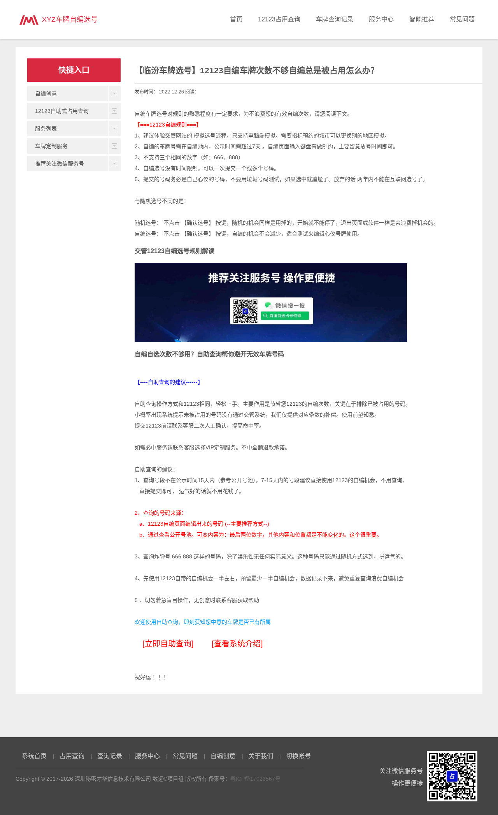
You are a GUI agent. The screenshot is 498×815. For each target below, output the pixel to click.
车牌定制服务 (51, 146)
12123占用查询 (279, 19)
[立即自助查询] (168, 643)
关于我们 (260, 756)
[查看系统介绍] (237, 643)
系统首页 (34, 756)
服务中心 (381, 19)
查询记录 (109, 756)
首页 (236, 19)
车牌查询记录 (334, 19)
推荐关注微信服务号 (59, 163)
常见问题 (462, 19)
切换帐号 (298, 756)
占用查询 (72, 756)
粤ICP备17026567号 (255, 779)
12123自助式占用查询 (62, 111)
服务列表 (46, 128)
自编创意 (46, 93)
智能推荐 (421, 19)
